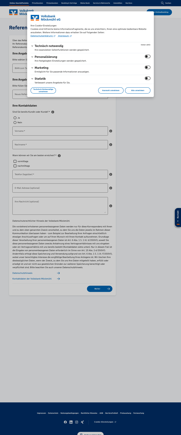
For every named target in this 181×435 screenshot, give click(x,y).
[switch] (147, 56)
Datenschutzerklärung (42, 35)
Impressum (63, 35)
